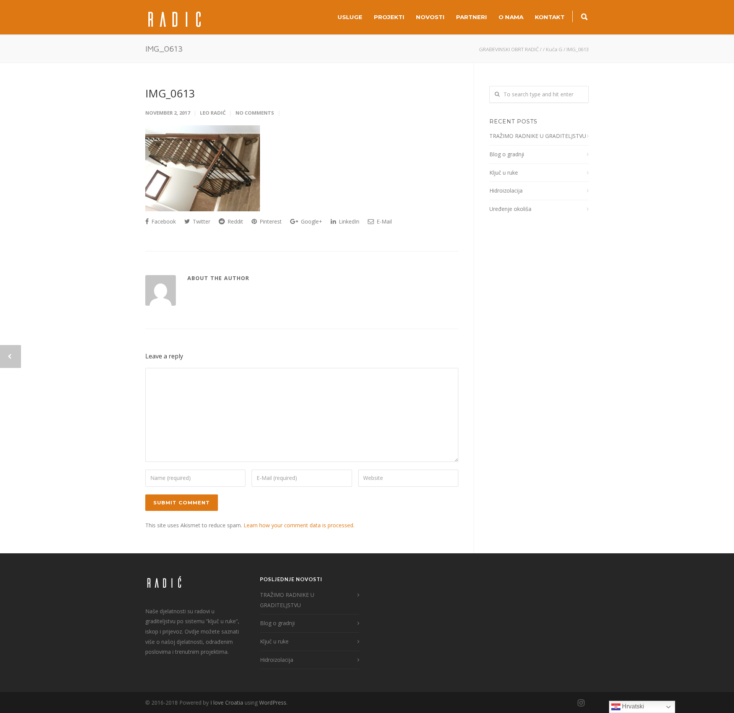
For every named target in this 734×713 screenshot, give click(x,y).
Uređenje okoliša (510, 208)
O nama (511, 17)
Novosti (430, 17)
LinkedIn (348, 221)
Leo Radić (213, 112)
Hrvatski (632, 706)
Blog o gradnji (506, 154)
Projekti (389, 17)
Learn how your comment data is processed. (299, 525)
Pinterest (270, 221)
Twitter (200, 221)
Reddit (234, 221)
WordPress (272, 702)
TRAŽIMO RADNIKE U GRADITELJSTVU (537, 135)
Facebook (163, 221)
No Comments (254, 112)
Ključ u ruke (503, 172)
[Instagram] (581, 702)
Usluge (350, 17)
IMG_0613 (170, 93)
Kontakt (550, 17)
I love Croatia (226, 702)
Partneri (471, 17)
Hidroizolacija (506, 190)
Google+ (310, 221)
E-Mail (383, 221)
